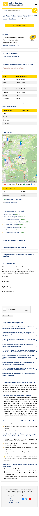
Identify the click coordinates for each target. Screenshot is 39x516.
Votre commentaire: (8, 291)
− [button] (4, 140)
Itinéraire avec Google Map (13, 199)
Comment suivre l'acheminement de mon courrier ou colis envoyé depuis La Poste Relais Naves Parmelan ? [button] (18, 333)
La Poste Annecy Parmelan (12, 227)
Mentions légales (14, 502)
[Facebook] (23, 499)
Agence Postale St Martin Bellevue (14, 222)
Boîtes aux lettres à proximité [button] (13, 240)
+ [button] (4, 137)
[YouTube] (30, 499)
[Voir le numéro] (19, 25)
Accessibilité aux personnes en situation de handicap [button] (18, 255)
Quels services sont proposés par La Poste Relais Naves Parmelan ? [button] (18, 340)
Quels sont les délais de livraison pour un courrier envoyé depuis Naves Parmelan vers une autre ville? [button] (18, 357)
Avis (17, 45)
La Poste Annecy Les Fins (11, 232)
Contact (11, 500)
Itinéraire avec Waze (11, 202)
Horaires (5, 45)
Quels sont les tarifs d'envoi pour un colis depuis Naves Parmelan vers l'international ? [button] (18, 368)
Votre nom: (5, 276)
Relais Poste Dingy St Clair (12, 216)
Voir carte (12, 45)
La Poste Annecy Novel (11, 224)
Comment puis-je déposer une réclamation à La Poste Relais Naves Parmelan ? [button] (17, 345)
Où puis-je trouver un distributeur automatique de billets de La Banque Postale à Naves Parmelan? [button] (18, 350)
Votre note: (5, 286)
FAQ (10, 498)
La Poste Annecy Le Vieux (11, 219)
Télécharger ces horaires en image (13, 103)
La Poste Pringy (8, 230)
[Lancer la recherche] (35, 10)
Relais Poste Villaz (9, 214)
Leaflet (25, 181)
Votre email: (5, 281)
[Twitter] (26, 499)
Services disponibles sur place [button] (14, 247)
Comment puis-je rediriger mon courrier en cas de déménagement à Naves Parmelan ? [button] (18, 363)
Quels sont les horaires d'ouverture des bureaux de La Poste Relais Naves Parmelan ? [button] (18, 327)
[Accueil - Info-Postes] (13, 6)
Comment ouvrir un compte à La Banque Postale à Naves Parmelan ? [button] (18, 374)
